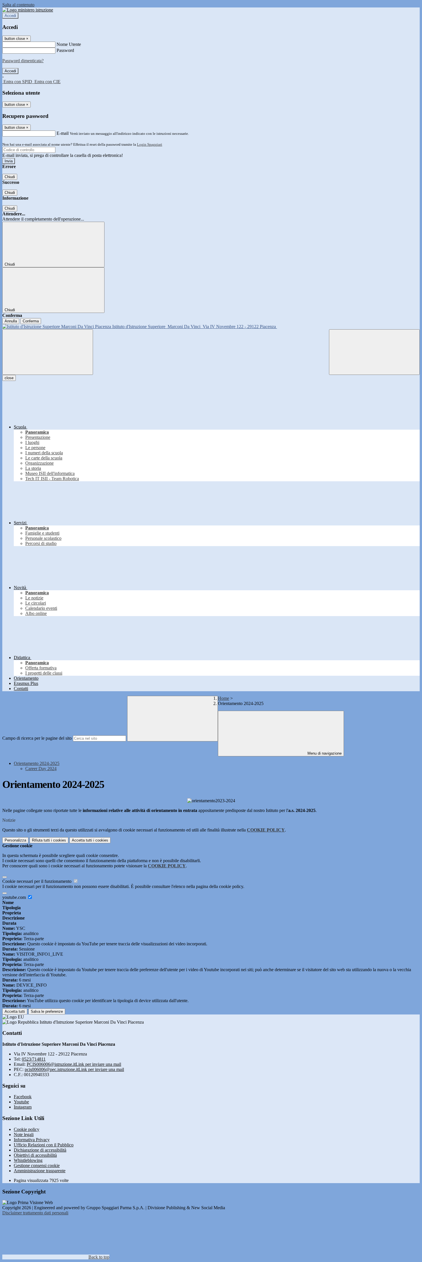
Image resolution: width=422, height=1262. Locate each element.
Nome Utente (69, 44)
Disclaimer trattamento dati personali (35, 1212)
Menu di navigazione (324, 753)
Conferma (31, 321)
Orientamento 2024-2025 (36, 763)
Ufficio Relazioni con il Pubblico (43, 1144)
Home (223, 698)
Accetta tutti (90, 840)
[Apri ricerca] (374, 352)
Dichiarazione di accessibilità (40, 1150)
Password (65, 50)
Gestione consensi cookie (37, 1165)
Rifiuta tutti (49, 840)
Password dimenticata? (23, 60)
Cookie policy (26, 1129)
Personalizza (15, 840)
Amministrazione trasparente (39, 1170)
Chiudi (10, 177)
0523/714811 (34, 1059)
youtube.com (14, 897)
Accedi (10, 15)
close (9, 378)
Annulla (11, 321)
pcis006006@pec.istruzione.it (74, 1069)
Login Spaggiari (149, 144)
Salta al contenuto (18, 4)
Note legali (24, 1134)
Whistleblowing (28, 1160)
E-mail (63, 133)
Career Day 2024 (41, 768)
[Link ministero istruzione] (27, 9)
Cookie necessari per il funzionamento (37, 881)
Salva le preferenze (47, 1011)
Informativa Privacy (32, 1139)
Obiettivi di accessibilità (35, 1155)
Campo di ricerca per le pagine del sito (37, 738)
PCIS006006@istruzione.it (74, 1064)
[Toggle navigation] (47, 352)
